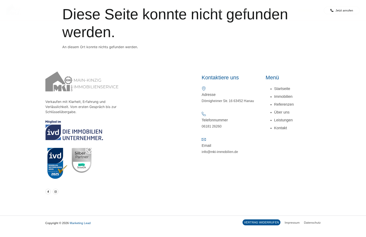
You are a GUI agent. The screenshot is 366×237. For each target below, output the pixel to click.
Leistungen (278, 10)
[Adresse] (204, 88)
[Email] (204, 139)
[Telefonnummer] (204, 114)
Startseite (158, 10)
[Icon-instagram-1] (55, 191)
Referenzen (219, 10)
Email (206, 145)
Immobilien (188, 10)
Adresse (209, 95)
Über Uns (248, 10)
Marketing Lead (80, 223)
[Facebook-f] (48, 191)
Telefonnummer (215, 120)
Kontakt (305, 10)
